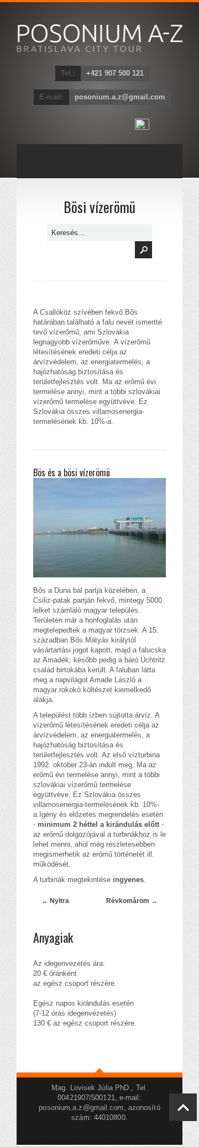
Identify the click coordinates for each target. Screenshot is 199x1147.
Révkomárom (132, 901)
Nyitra (55, 901)
